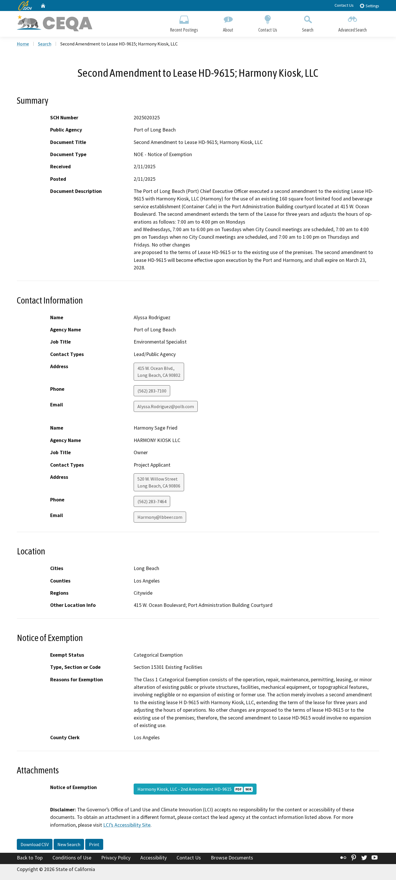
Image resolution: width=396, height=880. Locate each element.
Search (307, 29)
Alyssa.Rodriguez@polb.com (165, 406)
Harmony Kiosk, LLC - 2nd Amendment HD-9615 (194, 789)
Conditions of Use (71, 858)
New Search (68, 844)
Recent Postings (184, 29)
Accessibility (153, 858)
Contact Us (344, 5)
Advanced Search (352, 29)
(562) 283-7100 (151, 391)
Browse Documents (232, 858)
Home (23, 44)
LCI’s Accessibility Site (126, 825)
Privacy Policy (115, 858)
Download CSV (35, 844)
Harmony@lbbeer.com (159, 517)
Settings (372, 5)
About (228, 29)
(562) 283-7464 (151, 501)
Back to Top (30, 858)
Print (94, 844)
